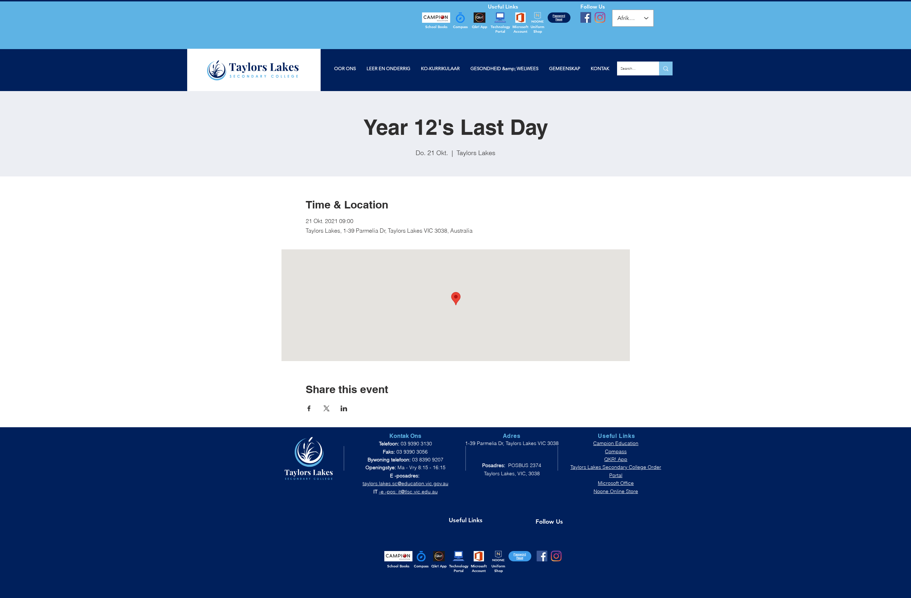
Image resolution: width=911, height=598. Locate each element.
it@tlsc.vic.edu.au (418, 491)
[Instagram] (600, 17)
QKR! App (615, 459)
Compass (616, 451)
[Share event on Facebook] (309, 408)
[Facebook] (585, 17)
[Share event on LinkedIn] (344, 408)
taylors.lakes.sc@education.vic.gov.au (405, 483)
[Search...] (666, 68)
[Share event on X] (326, 408)
